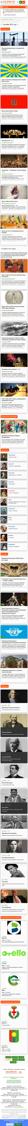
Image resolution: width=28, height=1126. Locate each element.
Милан (4, 1023)
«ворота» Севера (6, 1051)
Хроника (4, 554)
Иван (9, 499)
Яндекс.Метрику (14, 1121)
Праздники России (6, 83)
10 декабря (13, 1062)
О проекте (5, 1077)
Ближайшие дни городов (10, 1002)
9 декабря (21, 1059)
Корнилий (11, 508)
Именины (4, 450)
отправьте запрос (22, 1117)
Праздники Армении (7, 310)
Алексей (11, 464)
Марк (10, 517)
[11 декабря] (17, 1062)
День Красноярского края (10, 111)
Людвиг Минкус (6, 732)
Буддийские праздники (7, 142)
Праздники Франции (6, 371)
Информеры (14, 1078)
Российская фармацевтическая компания (13, 942)
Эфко (3, 990)
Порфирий (11, 544)
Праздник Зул (6, 140)
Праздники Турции (6, 402)
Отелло (4, 963)
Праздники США (5, 341)
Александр (11, 455)
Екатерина (11, 491)
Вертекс (4, 938)
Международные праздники (8, 203)
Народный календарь (9, 416)
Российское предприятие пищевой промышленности (11, 994)
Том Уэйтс (5, 881)
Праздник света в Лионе (9, 369)
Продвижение (11, 1077)
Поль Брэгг (5, 807)
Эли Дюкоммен (6, 757)
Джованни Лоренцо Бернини (11, 707)
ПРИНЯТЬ (18, 1124)
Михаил (10, 535)
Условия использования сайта (14, 1080)
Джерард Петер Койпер (9, 833)
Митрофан (11, 526)
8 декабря (15, 1059)
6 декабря (21, 1057)
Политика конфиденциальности (13, 1082)
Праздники (5, 29)
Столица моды (6, 1025)
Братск (4, 1047)
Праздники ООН (5, 52)
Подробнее (10, 1124)
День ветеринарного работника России (14, 11)
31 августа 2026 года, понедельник (14, 10)
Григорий (11, 473)
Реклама (17, 1077)
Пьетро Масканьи (7, 783)
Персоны (4, 686)
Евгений (11, 482)
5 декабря (14, 1057)
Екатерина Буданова (8, 857)
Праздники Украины (6, 234)
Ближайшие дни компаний (11, 917)
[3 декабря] (4, 1057)
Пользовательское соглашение (13, 1081)
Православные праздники (8, 278)
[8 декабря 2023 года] (18, 24)
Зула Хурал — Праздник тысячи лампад (14, 170)
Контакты (22, 1077)
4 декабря (8, 1057)
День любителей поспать (10, 201)
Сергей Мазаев (6, 907)
